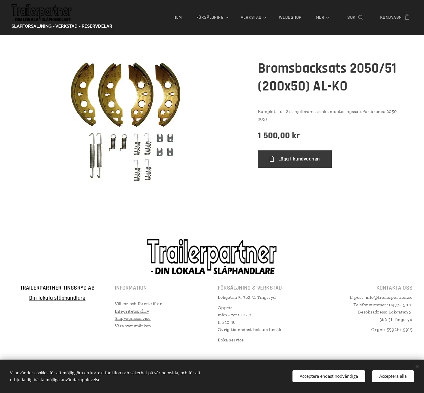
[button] (355, 17)
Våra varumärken (133, 325)
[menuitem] (180, 17)
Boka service (231, 340)
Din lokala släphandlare (57, 298)
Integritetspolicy (132, 311)
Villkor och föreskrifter (138, 303)
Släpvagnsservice (133, 318)
